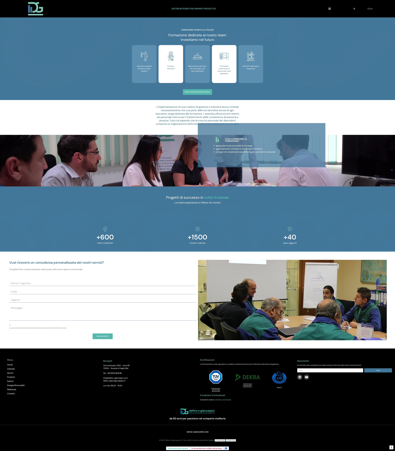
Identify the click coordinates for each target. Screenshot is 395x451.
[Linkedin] (299, 377)
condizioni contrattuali (222, 400)
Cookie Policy (231, 440)
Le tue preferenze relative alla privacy (206, 448)
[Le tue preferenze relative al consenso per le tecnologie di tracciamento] (391, 447)
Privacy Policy (220, 440)
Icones (211, 440)
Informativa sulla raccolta (178, 448)
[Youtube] (306, 377)
